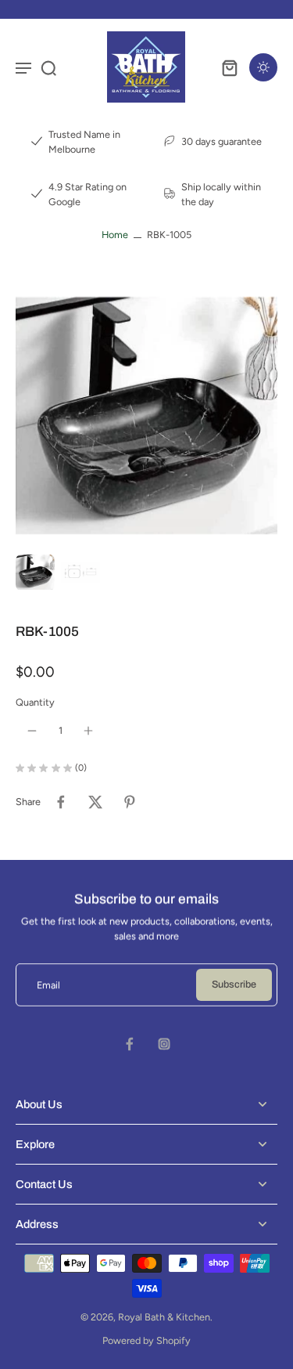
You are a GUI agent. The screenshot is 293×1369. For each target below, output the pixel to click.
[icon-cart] (229, 67)
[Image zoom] (146, 415)
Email (48, 985)
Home (115, 234)
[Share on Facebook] (61, 802)
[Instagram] (164, 1044)
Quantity (35, 702)
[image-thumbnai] (35, 572)
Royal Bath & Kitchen (164, 1317)
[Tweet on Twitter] (95, 802)
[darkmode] (263, 67)
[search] (48, 67)
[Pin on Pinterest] (130, 802)
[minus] (32, 730)
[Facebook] (130, 1044)
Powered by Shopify (146, 1340)
